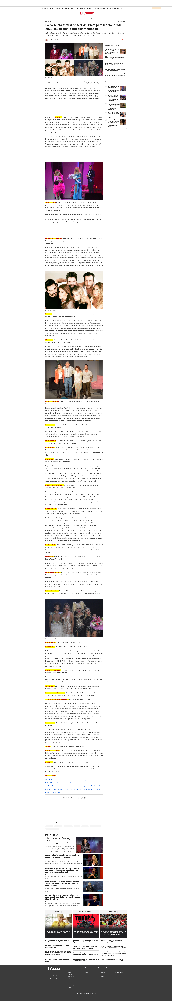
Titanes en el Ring (88, 18)
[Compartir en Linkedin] (94, 82)
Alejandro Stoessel (73, 18)
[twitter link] (54, 976)
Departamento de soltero (52, 828)
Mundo (94, 8)
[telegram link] (54, 979)
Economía (119, 8)
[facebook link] (51, 976)
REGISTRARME (156, 8)
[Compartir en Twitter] (91, 82)
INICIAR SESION (166, 8)
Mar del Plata (58, 826)
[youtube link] (51, 979)
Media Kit (103, 980)
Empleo (86, 972)
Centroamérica (87, 8)
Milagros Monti (54, 40)
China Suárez (81, 18)
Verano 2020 (49, 826)
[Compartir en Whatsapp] (85, 82)
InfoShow (48, 21)
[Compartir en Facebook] (88, 82)
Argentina (52, 8)
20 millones (85, 826)
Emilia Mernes (104, 18)
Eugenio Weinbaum (97, 18)
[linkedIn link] (57, 979)
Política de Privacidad (119, 972)
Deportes (109, 8)
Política (114, 8)
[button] (2, 8)
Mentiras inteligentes (95, 826)
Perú (81, 8)
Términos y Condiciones (119, 970)
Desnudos (77, 826)
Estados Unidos (59, 8)
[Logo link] (86, 13)
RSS (70, 987)
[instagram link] (57, 976)
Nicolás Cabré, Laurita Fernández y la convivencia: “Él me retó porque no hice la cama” (72, 786)
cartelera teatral (68, 826)
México (77, 8)
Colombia (67, 8)
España (72, 8)
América (70, 970)
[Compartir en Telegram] (97, 82)
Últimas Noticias (101, 8)
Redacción (86, 970)
